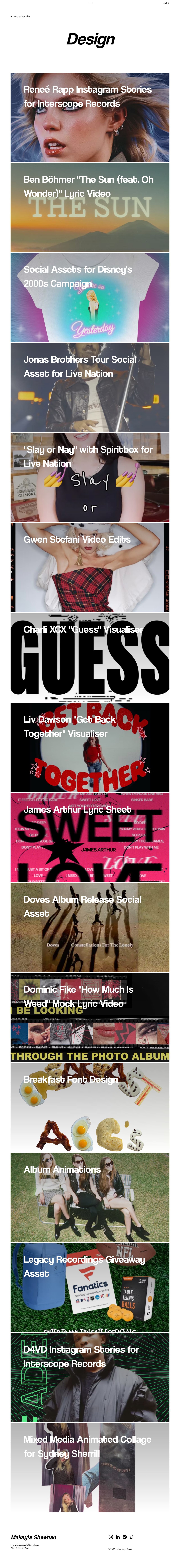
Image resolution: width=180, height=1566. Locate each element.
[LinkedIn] (118, 1537)
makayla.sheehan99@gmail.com (25, 1545)
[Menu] (90, 3)
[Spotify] (124, 1537)
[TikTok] (131, 1537)
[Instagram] (111, 1537)
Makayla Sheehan (33, 1537)
